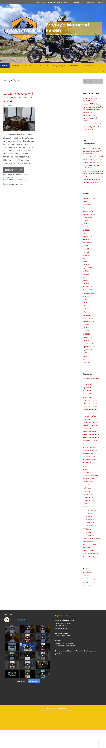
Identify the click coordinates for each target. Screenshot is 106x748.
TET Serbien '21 (88, 523)
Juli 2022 (86, 271)
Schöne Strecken (88, 482)
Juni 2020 (86, 328)
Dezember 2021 (88, 287)
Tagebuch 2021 (88, 497)
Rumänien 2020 (88, 478)
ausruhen (9, 179)
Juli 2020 (86, 324)
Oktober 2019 (88, 343)
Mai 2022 (86, 277)
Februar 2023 (87, 261)
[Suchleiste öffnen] (102, 70)
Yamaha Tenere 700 (90, 550)
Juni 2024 (86, 224)
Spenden (101, 2)
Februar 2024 (87, 236)
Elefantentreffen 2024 (90, 406)
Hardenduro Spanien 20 (91, 441)
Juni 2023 (86, 249)
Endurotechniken (88, 413)
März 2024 (86, 233)
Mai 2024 (86, 227)
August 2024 (87, 217)
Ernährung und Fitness (90, 422)
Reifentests (87, 463)
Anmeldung (75, 2)
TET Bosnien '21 (88, 507)
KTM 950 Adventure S (90, 450)
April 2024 (86, 230)
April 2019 (86, 362)
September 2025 (89, 198)
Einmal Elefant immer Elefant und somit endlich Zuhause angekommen (93, 109)
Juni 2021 (86, 302)
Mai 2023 (86, 252)
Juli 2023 (86, 246)
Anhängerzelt (90, 65)
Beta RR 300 (87, 394)
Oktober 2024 (88, 211)
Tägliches (86, 504)
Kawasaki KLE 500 (89, 447)
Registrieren (87, 572)
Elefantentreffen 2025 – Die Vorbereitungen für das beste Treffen (92, 126)
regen (19, 182)
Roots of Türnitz (88, 472)
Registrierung (90, 2)
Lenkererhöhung (9, 182)
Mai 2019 (86, 359)
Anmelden (86, 576)
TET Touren (87, 529)
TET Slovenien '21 (89, 526)
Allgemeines (87, 388)
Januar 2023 (87, 265)
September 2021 (89, 293)
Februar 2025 (87, 201)
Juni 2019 (86, 356)
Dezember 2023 (88, 243)
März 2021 (86, 312)
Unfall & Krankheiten (90, 544)
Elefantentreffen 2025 (90, 410)
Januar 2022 (87, 283)
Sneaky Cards (87, 485)
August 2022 (87, 268)
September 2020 (89, 321)
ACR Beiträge (87, 384)
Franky (85, 157)
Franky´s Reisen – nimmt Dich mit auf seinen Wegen (52, 2)
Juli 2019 (86, 353)
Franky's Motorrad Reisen (67, 27)
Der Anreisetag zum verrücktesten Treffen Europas (90, 118)
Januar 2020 (87, 340)
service (25, 182)
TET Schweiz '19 (88, 519)
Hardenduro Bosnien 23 (91, 437)
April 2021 (86, 309)
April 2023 (86, 255)
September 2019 (89, 346)
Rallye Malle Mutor (89, 460)
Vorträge (15, 65)
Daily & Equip (58, 65)
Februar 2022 (87, 280)
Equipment (86, 419)
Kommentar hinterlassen (14, 184)
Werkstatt (74, 65)
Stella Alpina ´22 (88, 491)
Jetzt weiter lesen (13, 169)
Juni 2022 (86, 274)
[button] (102, 65)
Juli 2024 (86, 220)
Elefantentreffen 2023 (90, 403)
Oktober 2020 (88, 318)
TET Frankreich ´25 (89, 510)
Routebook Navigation (90, 475)
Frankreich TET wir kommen (92, 104)
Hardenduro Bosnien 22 (14, 175)
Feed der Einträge (89, 579)
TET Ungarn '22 (88, 535)
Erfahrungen (18, 179)
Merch (4, 65)
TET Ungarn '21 (88, 532)
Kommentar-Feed (89, 582)
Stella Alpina (87, 488)
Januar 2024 (87, 239)
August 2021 (87, 296)
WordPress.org (88, 585)
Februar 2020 (87, 337)
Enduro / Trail (41, 65)
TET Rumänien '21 (89, 516)
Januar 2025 (87, 205)
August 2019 (87, 350)
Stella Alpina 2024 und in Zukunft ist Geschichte (92, 151)
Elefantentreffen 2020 (90, 400)
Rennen (85, 469)
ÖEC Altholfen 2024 (89, 456)
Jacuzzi (26, 179)
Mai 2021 (86, 306)
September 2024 (89, 214)
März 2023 (86, 258)
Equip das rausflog (89, 416)
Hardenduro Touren (90, 444)
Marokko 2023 (88, 453)
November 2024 (88, 208)
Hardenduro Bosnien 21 (91, 431)
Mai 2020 (86, 331)
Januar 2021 (87, 315)
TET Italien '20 (88, 513)
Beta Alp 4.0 (87, 391)
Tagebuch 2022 (9, 177)
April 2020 (86, 334)
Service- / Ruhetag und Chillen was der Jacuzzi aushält (18, 98)
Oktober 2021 (88, 290)
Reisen (26, 65)
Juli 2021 (86, 299)
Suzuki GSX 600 (88, 494)
